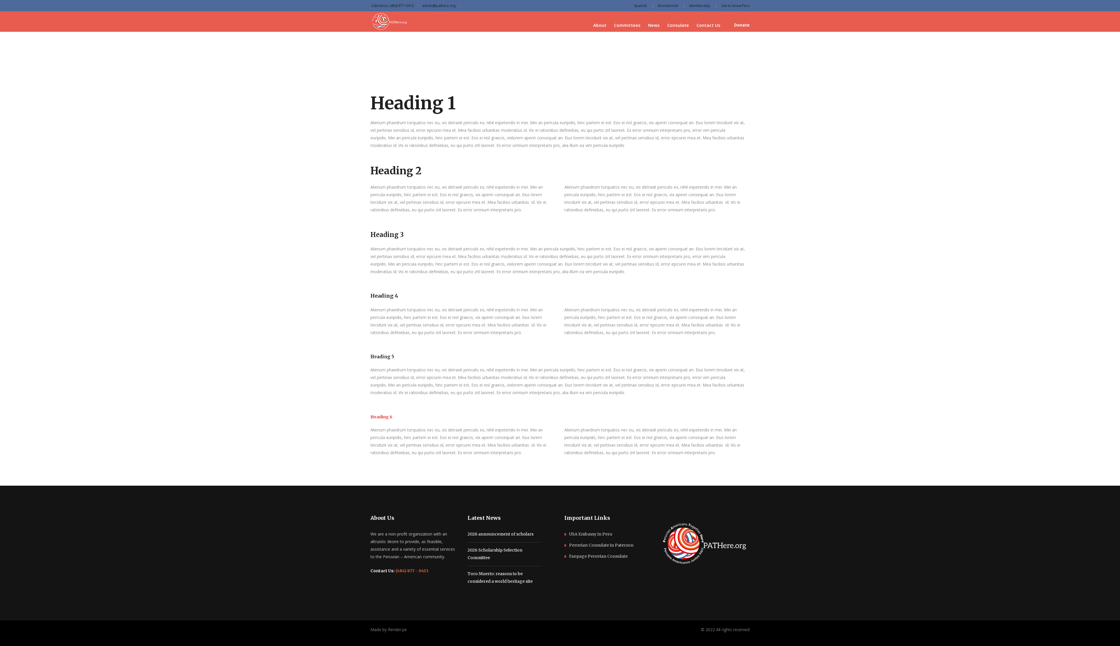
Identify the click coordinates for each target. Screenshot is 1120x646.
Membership (699, 5)
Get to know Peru (735, 5)
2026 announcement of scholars (500, 534)
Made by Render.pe (388, 629)
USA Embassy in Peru (590, 534)
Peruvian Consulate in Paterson (601, 545)
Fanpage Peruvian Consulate (598, 556)
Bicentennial (668, 5)
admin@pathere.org (439, 5)
